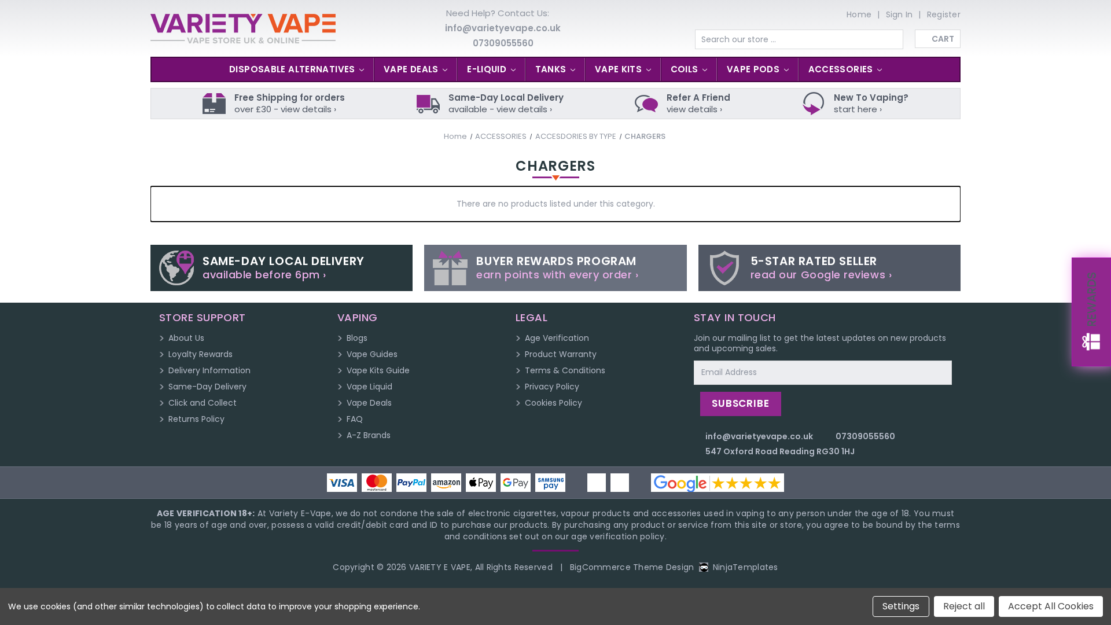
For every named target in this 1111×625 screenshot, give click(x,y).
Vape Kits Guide (378, 370)
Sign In (899, 14)
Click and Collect (202, 403)
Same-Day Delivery (207, 386)
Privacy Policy (552, 386)
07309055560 (503, 43)
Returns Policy (196, 419)
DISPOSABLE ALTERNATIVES (293, 69)
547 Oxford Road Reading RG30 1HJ (780, 451)
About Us (186, 338)
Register (944, 14)
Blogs (357, 338)
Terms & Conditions (565, 370)
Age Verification (557, 338)
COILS (686, 69)
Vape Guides (372, 354)
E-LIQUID (488, 69)
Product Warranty (561, 354)
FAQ (355, 419)
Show (1091, 312)
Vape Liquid (369, 386)
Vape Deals (369, 403)
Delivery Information (209, 370)
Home (859, 14)
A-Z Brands (369, 435)
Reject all (964, 606)
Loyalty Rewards (200, 354)
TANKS (552, 69)
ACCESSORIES (842, 69)
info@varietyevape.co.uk (503, 28)
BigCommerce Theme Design (632, 567)
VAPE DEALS (412, 69)
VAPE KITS (620, 69)
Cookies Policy (553, 403)
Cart (943, 39)
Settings (900, 606)
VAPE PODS (754, 69)
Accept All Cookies (1051, 606)
